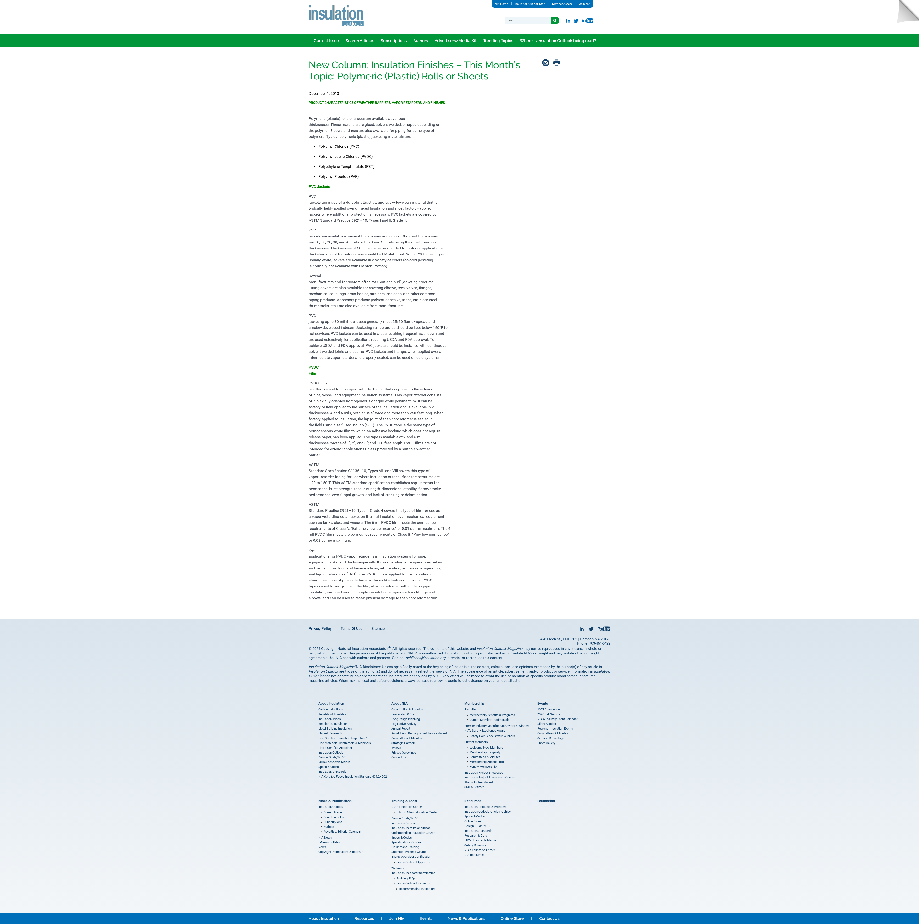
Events (542, 703)
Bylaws (396, 747)
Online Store (472, 821)
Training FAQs (406, 878)
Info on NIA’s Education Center (417, 812)
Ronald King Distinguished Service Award (419, 733)
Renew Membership (483, 766)
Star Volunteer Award (478, 782)
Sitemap (378, 628)
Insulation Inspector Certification (413, 873)
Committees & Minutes (406, 738)
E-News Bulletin (329, 842)
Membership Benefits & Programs (492, 715)
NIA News (325, 837)
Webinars (397, 868)
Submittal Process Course (408, 852)
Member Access (562, 4)
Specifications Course (406, 842)
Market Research (330, 733)
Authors (420, 40)
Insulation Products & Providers (485, 807)
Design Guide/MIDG (332, 757)
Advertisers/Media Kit (455, 40)
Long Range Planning (405, 719)
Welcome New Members (486, 747)
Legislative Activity (403, 724)
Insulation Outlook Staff (530, 4)
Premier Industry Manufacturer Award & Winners (497, 725)
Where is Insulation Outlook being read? (558, 40)
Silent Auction (546, 724)
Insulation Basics (403, 823)
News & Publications (335, 801)
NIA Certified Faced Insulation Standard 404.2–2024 (353, 776)
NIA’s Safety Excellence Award (484, 730)
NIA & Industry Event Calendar (557, 719)
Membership (474, 703)
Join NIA (584, 4)
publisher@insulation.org (425, 658)
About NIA (399, 703)
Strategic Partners (403, 743)
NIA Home (501, 4)
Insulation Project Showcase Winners (489, 777)
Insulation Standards (332, 771)
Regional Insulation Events (555, 728)
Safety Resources (476, 845)
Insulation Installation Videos (411, 828)
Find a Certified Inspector (413, 883)
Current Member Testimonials (490, 719)
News (322, 847)
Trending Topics (498, 40)
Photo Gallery (546, 743)
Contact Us (398, 757)
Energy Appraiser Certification (411, 856)
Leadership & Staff (404, 714)
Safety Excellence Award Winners (492, 736)
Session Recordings (550, 738)
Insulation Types (329, 719)
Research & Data (475, 835)
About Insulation (331, 703)
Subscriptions (394, 40)
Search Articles (360, 40)
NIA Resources (474, 854)
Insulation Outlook (330, 752)
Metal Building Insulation (335, 728)
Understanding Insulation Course (413, 832)
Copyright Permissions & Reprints (340, 852)
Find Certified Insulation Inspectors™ (342, 738)
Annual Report (400, 728)
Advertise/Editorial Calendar (342, 831)
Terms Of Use (351, 628)
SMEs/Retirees (474, 787)
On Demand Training (405, 847)
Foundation (546, 801)
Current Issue (326, 40)
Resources (472, 801)
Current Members (476, 742)
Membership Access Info (487, 762)
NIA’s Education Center (406, 807)
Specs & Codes (328, 767)
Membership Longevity (485, 752)
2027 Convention (548, 709)
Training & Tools (404, 801)
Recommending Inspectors (417, 888)
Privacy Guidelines (403, 752)
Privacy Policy (320, 628)
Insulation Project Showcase (483, 772)
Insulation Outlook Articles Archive (487, 811)
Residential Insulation (332, 724)
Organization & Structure (407, 709)
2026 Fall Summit (549, 714)
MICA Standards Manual (334, 762)
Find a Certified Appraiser (335, 747)
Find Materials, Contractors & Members (344, 743)
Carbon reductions (330, 709)
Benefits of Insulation (332, 714)
